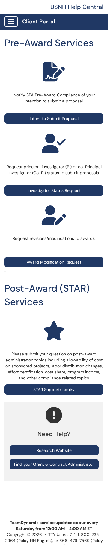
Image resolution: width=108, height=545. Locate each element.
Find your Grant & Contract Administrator (54, 464)
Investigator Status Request (54, 190)
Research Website (54, 450)
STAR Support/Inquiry (54, 389)
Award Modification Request (54, 262)
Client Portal (38, 21)
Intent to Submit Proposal (54, 118)
